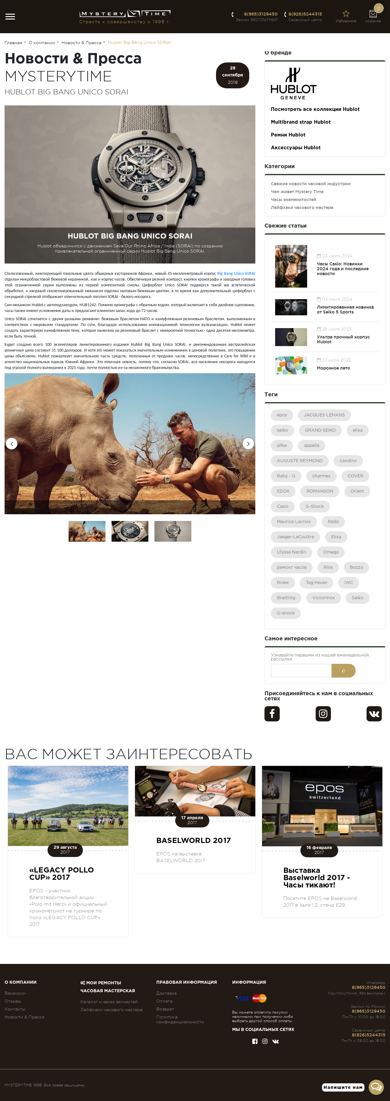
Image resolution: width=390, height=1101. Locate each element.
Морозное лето (333, 368)
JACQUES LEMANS (324, 415)
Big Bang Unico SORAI (236, 273)
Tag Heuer (316, 583)
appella (311, 446)
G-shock (286, 613)
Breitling (286, 598)
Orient (357, 491)
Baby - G (286, 476)
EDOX (283, 491)
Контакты (15, 1009)
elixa (358, 430)
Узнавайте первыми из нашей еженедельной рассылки (320, 657)
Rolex (283, 583)
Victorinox (323, 598)
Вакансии (15, 993)
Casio (283, 506)
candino (348, 461)
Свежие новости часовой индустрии (311, 183)
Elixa (336, 537)
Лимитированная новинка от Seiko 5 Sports (345, 309)
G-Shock (315, 506)
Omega (331, 552)
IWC (348, 583)
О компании (21, 982)
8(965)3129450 (261, 14)
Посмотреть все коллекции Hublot (315, 109)
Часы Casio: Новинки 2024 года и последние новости (343, 268)
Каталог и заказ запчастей (109, 1001)
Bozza (356, 567)
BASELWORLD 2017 (193, 840)
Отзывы (13, 1001)
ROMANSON (320, 491)
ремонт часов (292, 567)
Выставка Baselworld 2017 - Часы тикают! (316, 878)
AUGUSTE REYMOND (300, 461)
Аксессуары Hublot (296, 148)
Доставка (166, 993)
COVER (355, 476)
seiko (282, 430)
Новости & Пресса (24, 1016)
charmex (321, 476)
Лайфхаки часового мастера (302, 207)
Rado (333, 522)
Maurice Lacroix (294, 522)
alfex (282, 446)
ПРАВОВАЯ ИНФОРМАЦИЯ (186, 982)
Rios (328, 567)
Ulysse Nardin (291, 552)
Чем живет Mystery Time (297, 191)
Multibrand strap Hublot (301, 122)
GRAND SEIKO (320, 430)
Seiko (357, 598)
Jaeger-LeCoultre (295, 537)
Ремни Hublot (288, 135)
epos (282, 415)
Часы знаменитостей (293, 199)
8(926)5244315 (305, 14)
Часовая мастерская (107, 991)
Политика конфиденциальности (180, 1019)
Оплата (164, 1001)
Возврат (165, 1009)
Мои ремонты (103, 983)
